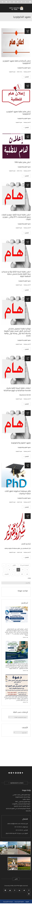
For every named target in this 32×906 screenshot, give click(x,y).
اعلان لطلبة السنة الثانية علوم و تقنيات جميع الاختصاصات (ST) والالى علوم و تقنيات (16, 217)
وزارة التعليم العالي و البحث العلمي (21, 795)
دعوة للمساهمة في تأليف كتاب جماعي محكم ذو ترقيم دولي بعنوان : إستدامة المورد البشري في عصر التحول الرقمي (16, 698)
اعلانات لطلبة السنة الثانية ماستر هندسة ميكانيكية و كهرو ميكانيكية (17, 389)
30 (22, 574)
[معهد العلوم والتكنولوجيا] (16, 424)
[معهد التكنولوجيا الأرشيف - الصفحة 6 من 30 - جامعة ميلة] (16, 8)
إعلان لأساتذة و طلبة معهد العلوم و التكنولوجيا (17, 62)
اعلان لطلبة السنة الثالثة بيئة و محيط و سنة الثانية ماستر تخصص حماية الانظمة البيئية (16, 274)
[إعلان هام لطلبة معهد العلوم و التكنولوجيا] (16, 95)
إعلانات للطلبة (19, 72)
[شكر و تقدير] (16, 526)
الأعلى (16, 879)
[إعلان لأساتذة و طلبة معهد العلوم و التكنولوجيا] (16, 42)
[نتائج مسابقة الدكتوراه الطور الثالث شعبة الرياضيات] (16, 475)
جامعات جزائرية (26, 799)
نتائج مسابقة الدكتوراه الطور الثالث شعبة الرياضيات (18, 492)
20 (27, 574)
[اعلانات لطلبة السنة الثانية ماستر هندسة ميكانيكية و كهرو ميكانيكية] (16, 369)
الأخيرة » (6, 574)
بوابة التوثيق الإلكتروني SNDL (22, 801)
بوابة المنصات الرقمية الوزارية (22, 797)
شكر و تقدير (26, 543)
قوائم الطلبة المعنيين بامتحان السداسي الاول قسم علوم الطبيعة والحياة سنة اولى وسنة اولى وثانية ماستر (17, 332)
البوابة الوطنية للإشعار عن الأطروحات (21, 804)
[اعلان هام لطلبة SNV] (16, 146)
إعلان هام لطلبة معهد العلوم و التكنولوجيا (18, 112)
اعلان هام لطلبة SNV (23, 162)
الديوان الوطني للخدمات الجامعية (22, 806)
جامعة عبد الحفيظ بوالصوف (16, 783)
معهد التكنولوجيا (12, 72)
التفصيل (27, 77)
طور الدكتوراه (19, 502)
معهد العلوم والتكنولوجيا (21, 442)
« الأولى (14, 565)
